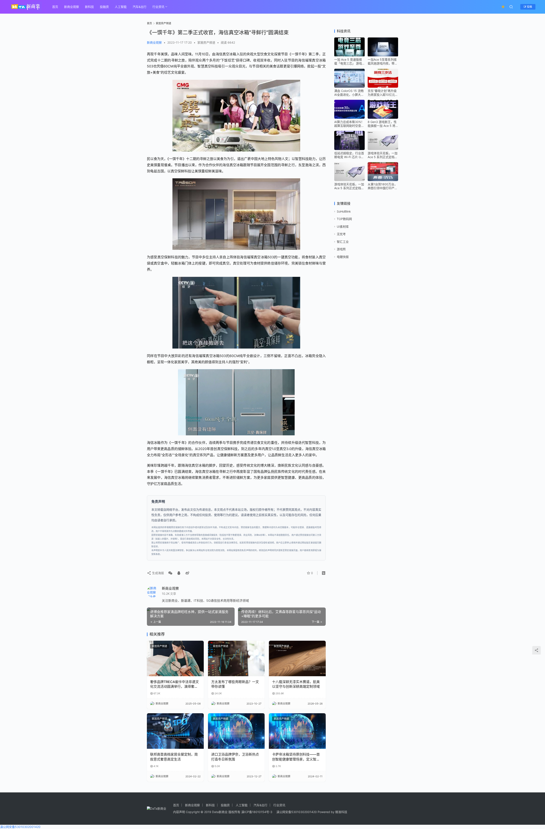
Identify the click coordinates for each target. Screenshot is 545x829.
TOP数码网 (344, 219)
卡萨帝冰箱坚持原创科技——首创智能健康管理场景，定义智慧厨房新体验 (296, 757)
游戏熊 (341, 249)
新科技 (89, 7)
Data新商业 (220, 812)
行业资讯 (158, 7)
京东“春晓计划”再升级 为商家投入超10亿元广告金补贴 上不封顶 (383, 93)
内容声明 (179, 812)
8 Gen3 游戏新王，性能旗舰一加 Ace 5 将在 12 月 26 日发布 (382, 124)
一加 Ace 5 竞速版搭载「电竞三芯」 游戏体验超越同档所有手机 (349, 62)
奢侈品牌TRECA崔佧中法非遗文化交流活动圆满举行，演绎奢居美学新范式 (174, 684)
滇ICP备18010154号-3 (256, 812)
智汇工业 (343, 241)
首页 (55, 7)
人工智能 (121, 7)
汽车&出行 (139, 7)
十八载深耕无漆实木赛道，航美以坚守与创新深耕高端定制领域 (296, 684)
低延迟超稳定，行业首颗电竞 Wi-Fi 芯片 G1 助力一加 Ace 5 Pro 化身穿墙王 (349, 155)
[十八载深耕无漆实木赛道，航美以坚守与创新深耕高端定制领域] (297, 658)
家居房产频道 (206, 42)
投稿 (529, 6)
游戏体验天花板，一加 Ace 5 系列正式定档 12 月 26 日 (382, 155)
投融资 (104, 7)
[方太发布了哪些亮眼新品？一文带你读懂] (236, 658)
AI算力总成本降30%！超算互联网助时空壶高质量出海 (349, 124)
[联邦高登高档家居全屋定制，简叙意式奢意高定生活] (175, 731)
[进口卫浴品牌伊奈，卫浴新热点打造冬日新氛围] (236, 731)
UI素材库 (343, 226)
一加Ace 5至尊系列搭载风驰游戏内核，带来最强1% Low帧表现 (382, 62)
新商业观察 (71, 7)
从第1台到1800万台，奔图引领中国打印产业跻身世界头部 (382, 186)
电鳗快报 (343, 257)
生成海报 (157, 573)
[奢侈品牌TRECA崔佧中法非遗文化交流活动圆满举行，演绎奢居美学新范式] (175, 658)
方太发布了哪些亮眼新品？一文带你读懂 (235, 684)
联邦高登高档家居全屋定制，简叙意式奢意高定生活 (174, 756)
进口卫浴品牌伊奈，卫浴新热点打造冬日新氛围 (235, 756)
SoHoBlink (344, 211)
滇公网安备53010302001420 (296, 812)
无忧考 (341, 234)
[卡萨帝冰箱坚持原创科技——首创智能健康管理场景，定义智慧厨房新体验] (297, 731)
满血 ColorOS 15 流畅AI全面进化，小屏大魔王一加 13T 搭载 (349, 93)
